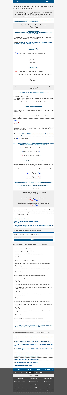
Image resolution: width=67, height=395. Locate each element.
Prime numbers (19, 384)
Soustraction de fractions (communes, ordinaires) (27, 359)
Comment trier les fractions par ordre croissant (26, 353)
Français (31, 372)
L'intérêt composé (33, 390)
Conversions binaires (20, 387)
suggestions (28, 369)
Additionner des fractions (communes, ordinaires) (27, 356)
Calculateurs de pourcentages (19, 381)
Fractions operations (33, 378)
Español (25, 372)
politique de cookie (49, 369)
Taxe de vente (47, 384)
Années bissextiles (47, 387)
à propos (18, 369)
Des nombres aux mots (47, 378)
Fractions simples (19, 378)
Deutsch (15, 372)
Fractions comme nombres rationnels (24, 365)
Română (41, 372)
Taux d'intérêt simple (47, 390)
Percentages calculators (33, 381)
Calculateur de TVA (33, 387)
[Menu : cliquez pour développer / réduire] (47, 1)
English (20, 372)
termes (38, 369)
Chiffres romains (33, 384)
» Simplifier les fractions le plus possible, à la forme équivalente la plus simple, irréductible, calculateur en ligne (33, 43)
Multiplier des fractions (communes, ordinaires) (26, 362)
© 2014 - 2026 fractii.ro (33, 375)
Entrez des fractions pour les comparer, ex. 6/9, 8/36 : (27, 234)
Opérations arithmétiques (19, 390)
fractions (17, 1)
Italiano (36, 372)
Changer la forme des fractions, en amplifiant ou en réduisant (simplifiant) (33, 341)
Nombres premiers (47, 381)
